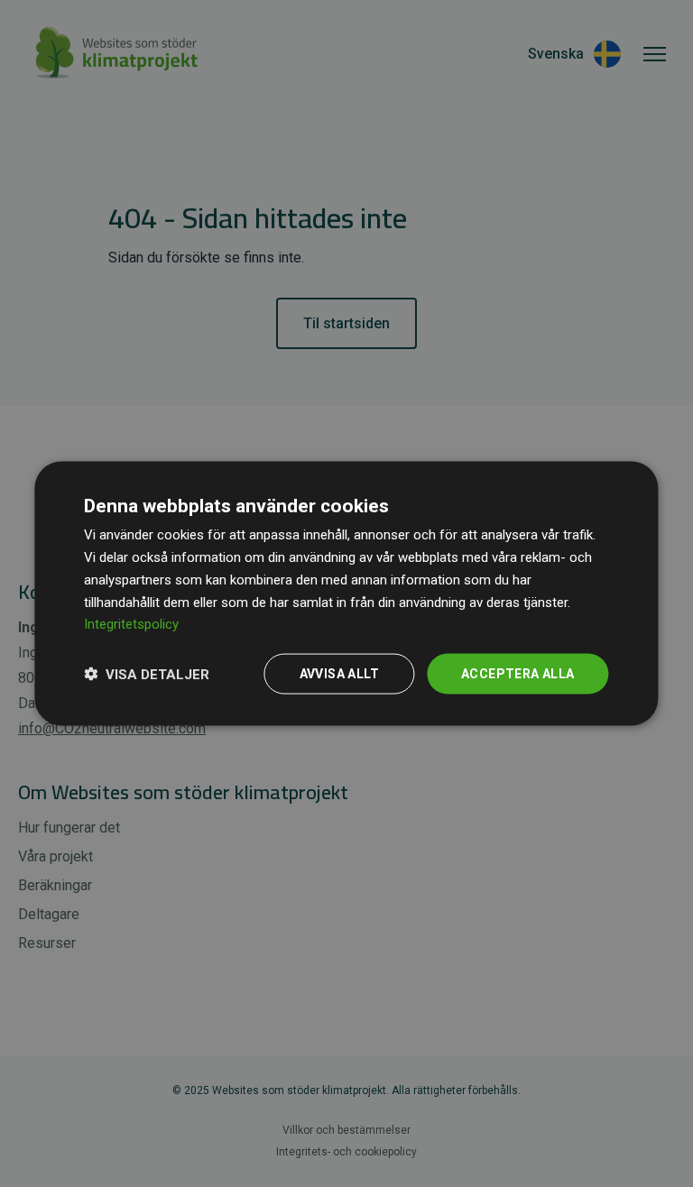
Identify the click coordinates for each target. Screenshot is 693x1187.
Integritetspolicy (131, 624)
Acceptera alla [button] (518, 674)
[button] (146, 674)
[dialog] (346, 594)
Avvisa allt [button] (339, 674)
